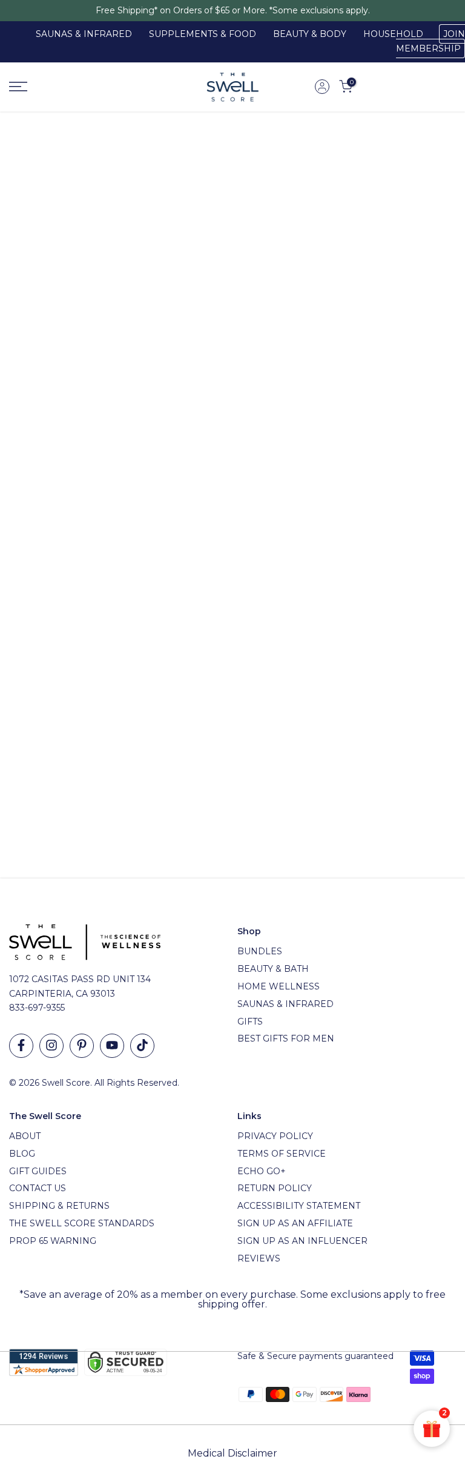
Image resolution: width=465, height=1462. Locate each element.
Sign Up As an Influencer (302, 1240)
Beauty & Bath (273, 968)
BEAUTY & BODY (309, 33)
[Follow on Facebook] (21, 1046)
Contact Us (37, 1188)
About (25, 1136)
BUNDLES (259, 951)
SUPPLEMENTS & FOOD (202, 33)
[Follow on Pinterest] (82, 1046)
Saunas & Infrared (285, 1003)
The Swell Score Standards (81, 1223)
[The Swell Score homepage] (233, 86)
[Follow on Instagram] (51, 1046)
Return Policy (274, 1188)
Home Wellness (278, 986)
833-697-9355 (37, 1007)
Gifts (250, 1021)
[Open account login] (322, 86)
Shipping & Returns (59, 1205)
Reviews (258, 1258)
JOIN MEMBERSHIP (430, 41)
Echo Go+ (261, 1171)
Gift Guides (38, 1171)
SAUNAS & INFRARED (84, 33)
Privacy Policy (275, 1136)
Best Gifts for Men (285, 1038)
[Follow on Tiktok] (142, 1046)
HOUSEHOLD (393, 33)
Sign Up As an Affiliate (295, 1223)
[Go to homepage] (77, 86)
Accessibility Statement (298, 1205)
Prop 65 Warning (52, 1240)
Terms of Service (281, 1153)
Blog (22, 1153)
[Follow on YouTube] (112, 1046)
